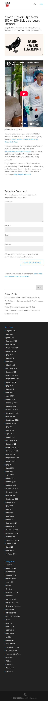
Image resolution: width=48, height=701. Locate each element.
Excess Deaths (11, 599)
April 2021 (10, 516)
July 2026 (9, 334)
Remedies (10, 640)
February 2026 (11, 341)
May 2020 (10, 550)
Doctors (9, 589)
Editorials (8, 30)
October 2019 (11, 554)
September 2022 (12, 458)
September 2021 (12, 499)
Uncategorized (11, 651)
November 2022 (12, 451)
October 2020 (11, 537)
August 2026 (11, 331)
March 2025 (10, 365)
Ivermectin (10, 609)
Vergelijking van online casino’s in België (20, 307)
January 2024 (11, 406)
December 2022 (12, 447)
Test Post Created (11, 314)
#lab (11, 142)
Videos (28, 30)
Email (7, 235)
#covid (14, 139)
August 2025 (11, 351)
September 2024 (12, 379)
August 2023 (11, 423)
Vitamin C (10, 664)
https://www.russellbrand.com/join (18, 151)
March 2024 (10, 399)
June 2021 (10, 509)
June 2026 (10, 338)
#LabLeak (27, 139)
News (8, 620)
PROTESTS (10, 633)
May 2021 (10, 513)
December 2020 (12, 530)
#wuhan (20, 139)
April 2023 (10, 434)
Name (8, 225)
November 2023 (12, 413)
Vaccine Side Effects (13, 654)
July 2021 (9, 506)
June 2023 (10, 430)
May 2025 (10, 361)
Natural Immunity (13, 616)
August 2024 (11, 382)
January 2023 (11, 444)
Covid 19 (36, 28)
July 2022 (9, 465)
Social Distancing (12, 647)
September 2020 (12, 540)
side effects (10, 644)
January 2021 (11, 526)
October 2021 (11, 495)
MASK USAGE (11, 613)
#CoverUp (34, 139)
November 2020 (12, 533)
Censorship (10, 572)
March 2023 (10, 437)
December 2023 (12, 410)
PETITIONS (10, 630)
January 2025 (11, 372)
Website (8, 245)
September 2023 (12, 420)
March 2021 (10, 519)
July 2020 (9, 547)
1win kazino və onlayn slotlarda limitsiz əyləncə (22, 310)
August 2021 (11, 502)
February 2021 (11, 523)
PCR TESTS (10, 627)
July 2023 (9, 427)
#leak (16, 142)
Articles (19, 28)
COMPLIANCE (11, 578)
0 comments (36, 30)
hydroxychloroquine (13, 606)
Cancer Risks (11, 568)
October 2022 (11, 454)
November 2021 (12, 492)
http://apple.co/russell (22, 174)
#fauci (7, 142)
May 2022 (10, 471)
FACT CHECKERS (19, 30)
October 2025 (11, 344)
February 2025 (11, 368)
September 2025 (12, 348)
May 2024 (10, 392)
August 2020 (11, 543)
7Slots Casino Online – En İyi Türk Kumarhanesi (22, 297)
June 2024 (10, 389)
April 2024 (10, 396)
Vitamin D (10, 668)
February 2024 (11, 403)
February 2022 (11, 482)
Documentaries (12, 592)
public (8, 637)
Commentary (27, 28)
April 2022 (10, 475)
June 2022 (10, 468)
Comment (9, 202)
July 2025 (9, 355)
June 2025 (10, 358)
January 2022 (11, 485)
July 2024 (9, 386)
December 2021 (12, 489)
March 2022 (10, 478)
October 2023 (11, 416)
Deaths (9, 585)
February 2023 (11, 440)
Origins (9, 623)
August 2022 (11, 461)
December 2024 (12, 375)
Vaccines (9, 658)
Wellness (9, 671)
